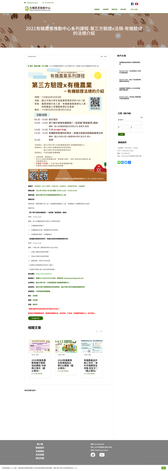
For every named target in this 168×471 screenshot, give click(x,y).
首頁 (31, 66)
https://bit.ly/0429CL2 (44, 274)
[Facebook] (132, 4)
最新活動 (37, 66)
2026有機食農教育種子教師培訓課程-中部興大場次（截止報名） (38, 365)
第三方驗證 (46, 186)
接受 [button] (163, 468)
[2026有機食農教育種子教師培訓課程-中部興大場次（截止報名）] (39, 346)
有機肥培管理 (72, 186)
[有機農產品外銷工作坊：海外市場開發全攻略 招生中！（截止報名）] (91, 346)
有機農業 (81, 186)
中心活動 (45, 66)
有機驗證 (37, 186)
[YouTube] (136, 3)
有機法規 (55, 186)
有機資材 (63, 186)
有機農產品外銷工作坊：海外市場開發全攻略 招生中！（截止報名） (91, 365)
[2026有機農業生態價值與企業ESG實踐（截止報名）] (65, 346)
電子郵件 (121, 120)
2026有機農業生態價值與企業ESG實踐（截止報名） (65, 364)
